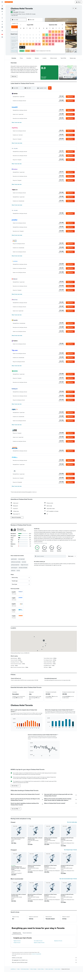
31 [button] (23, 47)
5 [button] (62, 31)
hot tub (18, 570)
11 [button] (59, 34)
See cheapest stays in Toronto (70, 849)
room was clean (21, 559)
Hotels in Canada (33, 969)
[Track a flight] (2, 24)
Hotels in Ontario (41, 969)
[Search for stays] (2, 8)
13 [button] (33, 38)
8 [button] (39, 34)
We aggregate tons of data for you (19, 960)
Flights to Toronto (17, 940)
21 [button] (36, 41)
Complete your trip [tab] (17, 932)
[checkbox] (17, 593)
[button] (2, 2)
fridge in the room (24, 564)
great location (14, 559)
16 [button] (20, 41)
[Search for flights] (2, 6)
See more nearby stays (72, 822)
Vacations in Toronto (58, 940)
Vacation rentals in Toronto (39, 942)
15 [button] (39, 38)
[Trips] (2, 30)
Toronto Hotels (57, 969)
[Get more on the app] (2, 18)
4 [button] (59, 31)
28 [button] (36, 44)
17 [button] (23, 41)
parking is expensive (15, 564)
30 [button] (20, 47)
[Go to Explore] (2, 21)
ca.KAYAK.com (13, 969)
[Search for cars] (2, 11)
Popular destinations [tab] (27, 932)
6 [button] (43, 34)
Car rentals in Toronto (38, 940)
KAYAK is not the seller (17, 957)
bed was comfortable (23, 567)
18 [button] (26, 41)
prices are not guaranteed (36, 953)
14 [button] (36, 38)
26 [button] (30, 44)
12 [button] (30, 38)
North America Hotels (25, 969)
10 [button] (23, 38)
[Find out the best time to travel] (2, 27)
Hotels (18, 969)
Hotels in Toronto (17, 942)
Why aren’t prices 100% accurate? (19, 962)
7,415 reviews (21, 12)
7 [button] (36, 34)
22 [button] (39, 41)
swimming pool (14, 567)
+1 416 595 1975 (14, 15)
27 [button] (33, 44)
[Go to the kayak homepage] (9, 2)
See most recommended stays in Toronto (68, 878)
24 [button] (23, 44)
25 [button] (26, 44)
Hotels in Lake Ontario (49, 969)
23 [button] (20, 44)
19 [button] (30, 41)
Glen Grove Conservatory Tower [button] (18, 837)
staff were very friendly (15, 562)
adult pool (13, 570)
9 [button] (20, 38)
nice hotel (24, 562)
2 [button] (20, 34)
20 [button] (33, 41)
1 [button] (39, 31)
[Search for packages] (2, 14)
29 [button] (39, 44)
